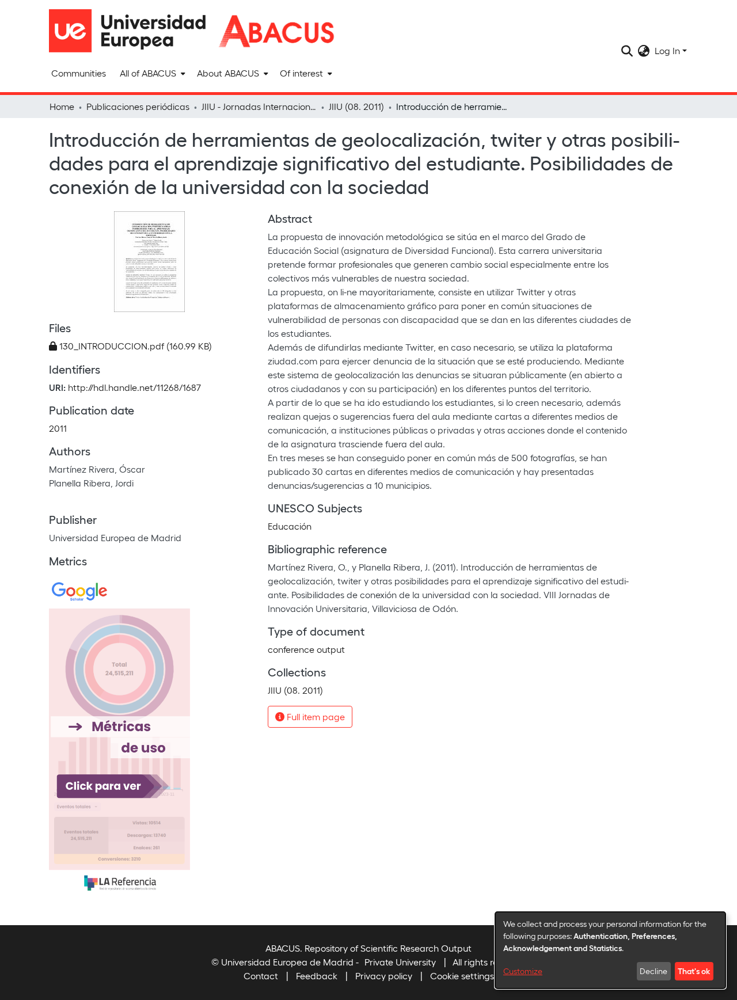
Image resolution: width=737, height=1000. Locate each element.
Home (62, 106)
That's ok (694, 970)
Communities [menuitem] (78, 72)
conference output (306, 649)
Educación (289, 525)
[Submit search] (627, 51)
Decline (653, 971)
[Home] (132, 30)
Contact (261, 975)
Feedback (316, 975)
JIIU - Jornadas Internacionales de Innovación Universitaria (259, 106)
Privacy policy (383, 975)
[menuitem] (151, 73)
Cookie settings (462, 975)
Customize (522, 971)
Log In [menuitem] (667, 50)
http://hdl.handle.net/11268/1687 (134, 387)
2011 (58, 428)
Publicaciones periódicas (137, 106)
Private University (400, 961)
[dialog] (610, 950)
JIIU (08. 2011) (356, 106)
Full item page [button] (314, 716)
